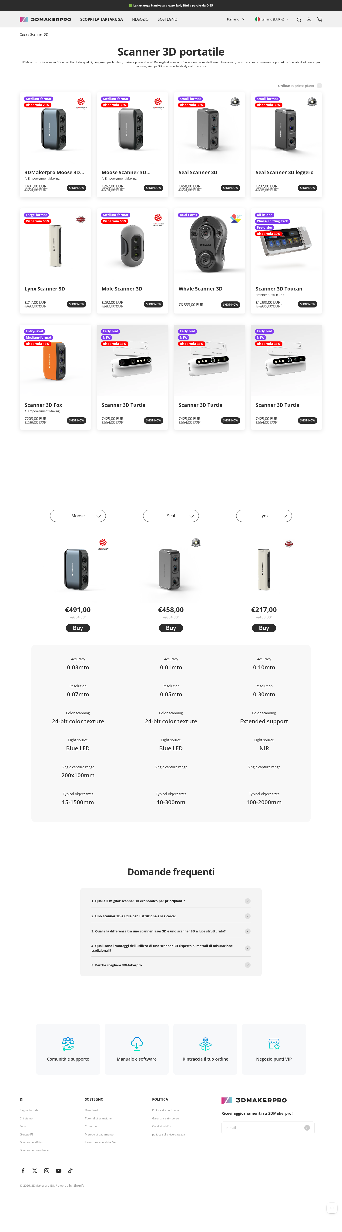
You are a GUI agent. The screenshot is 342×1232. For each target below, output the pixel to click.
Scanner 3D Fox (43, 404)
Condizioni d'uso (162, 1126)
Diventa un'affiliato (32, 1142)
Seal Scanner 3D (198, 172)
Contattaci (91, 1126)
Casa (24, 34)
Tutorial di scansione (98, 1118)
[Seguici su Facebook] (23, 1171)
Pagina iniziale (29, 1110)
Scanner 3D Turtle (123, 404)
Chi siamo (26, 1118)
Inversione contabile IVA (100, 1142)
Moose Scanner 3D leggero (124, 172)
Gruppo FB (27, 1134)
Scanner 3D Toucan (279, 288)
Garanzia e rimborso (165, 1118)
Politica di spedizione (165, 1110)
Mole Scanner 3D (122, 288)
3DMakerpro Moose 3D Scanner (52, 172)
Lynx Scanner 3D (45, 288)
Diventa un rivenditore (34, 1150)
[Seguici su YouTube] (58, 1171)
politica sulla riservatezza (168, 1134)
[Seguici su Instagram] (47, 1171)
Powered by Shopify (70, 1185)
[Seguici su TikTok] (70, 1171)
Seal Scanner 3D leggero (285, 172)
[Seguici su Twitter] (35, 1171)
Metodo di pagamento (99, 1134)
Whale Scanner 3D (201, 288)
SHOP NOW (76, 188)
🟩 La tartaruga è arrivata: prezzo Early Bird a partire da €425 (171, 5)
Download (91, 1110)
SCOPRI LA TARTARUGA (101, 19)
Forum (24, 1126)
